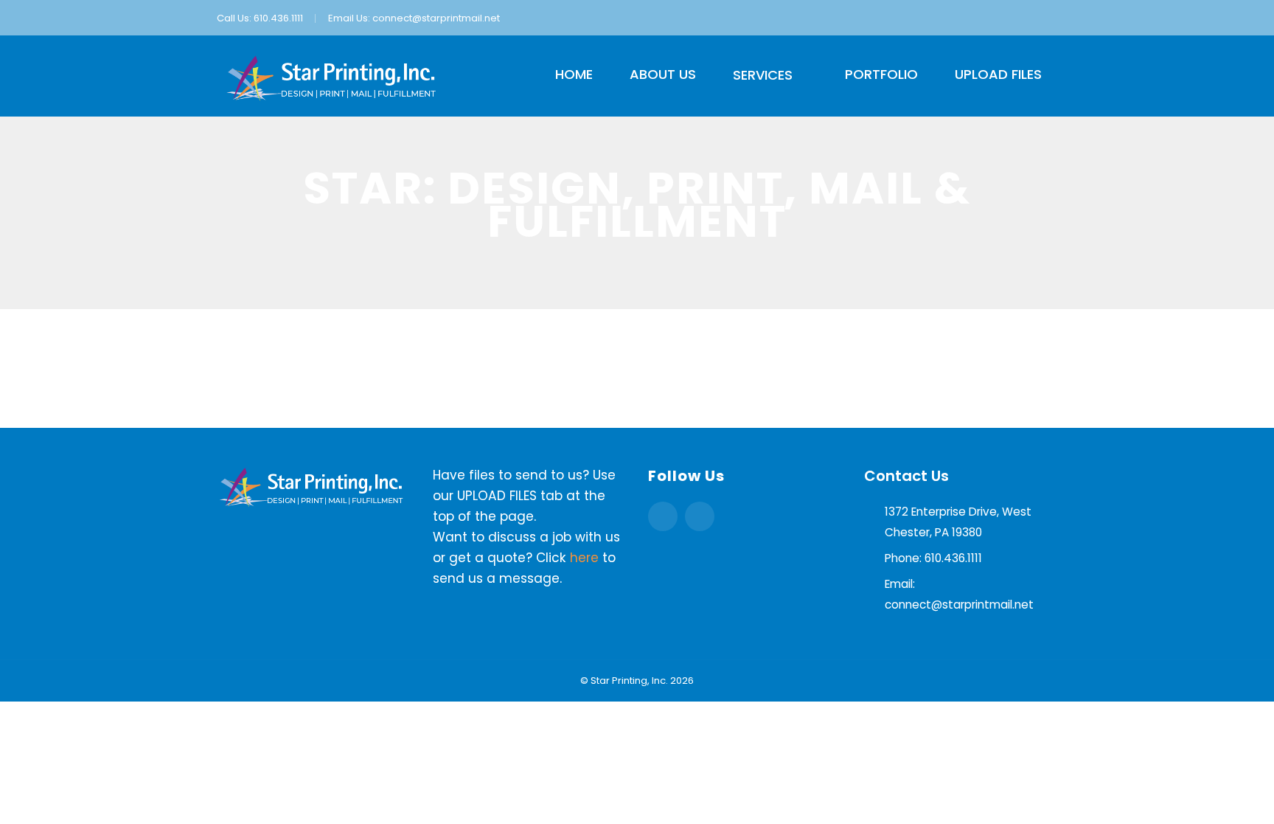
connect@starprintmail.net (436, 18)
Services (763, 75)
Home (574, 74)
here (584, 558)
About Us (663, 74)
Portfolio (881, 74)
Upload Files (998, 74)
